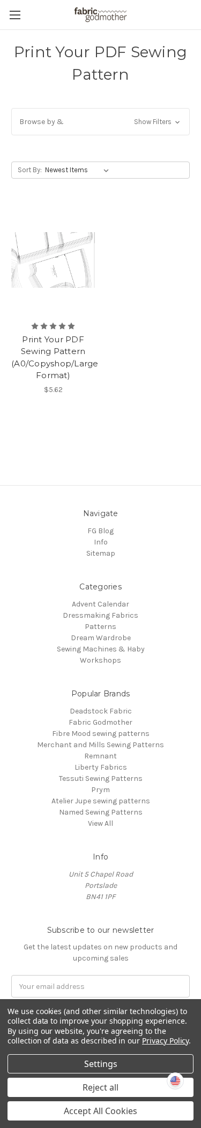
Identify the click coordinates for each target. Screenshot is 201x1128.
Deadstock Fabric (101, 711)
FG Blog (100, 530)
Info (101, 542)
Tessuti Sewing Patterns (101, 778)
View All (100, 823)
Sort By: (30, 170)
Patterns (100, 626)
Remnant (100, 756)
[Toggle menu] (14, 14)
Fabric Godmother (100, 722)
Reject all (100, 1087)
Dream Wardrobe (101, 637)
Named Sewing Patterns (101, 812)
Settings (100, 1064)
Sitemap (100, 553)
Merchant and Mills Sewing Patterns (100, 744)
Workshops (100, 660)
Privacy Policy (165, 1040)
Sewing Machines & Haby (101, 649)
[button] (100, 121)
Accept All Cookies (100, 1111)
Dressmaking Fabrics (100, 615)
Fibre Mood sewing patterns (101, 733)
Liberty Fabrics (101, 767)
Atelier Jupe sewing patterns (100, 800)
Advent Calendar (100, 604)
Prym (100, 789)
